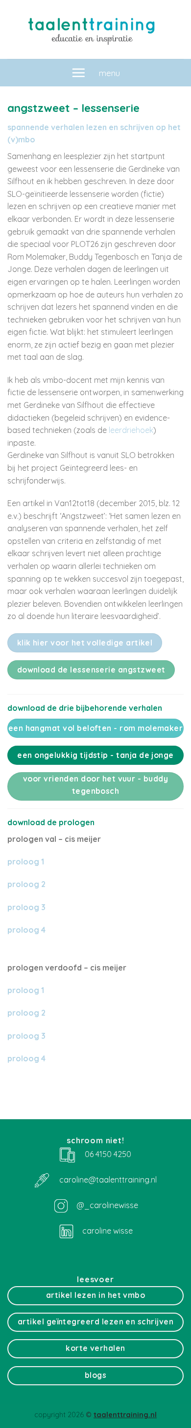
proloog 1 (25, 861)
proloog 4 (26, 1058)
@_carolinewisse (107, 1205)
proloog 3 (26, 907)
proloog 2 (26, 884)
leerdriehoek (131, 430)
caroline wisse (106, 1231)
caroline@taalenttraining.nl (108, 1179)
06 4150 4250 (108, 1154)
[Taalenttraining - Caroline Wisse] (95, 29)
